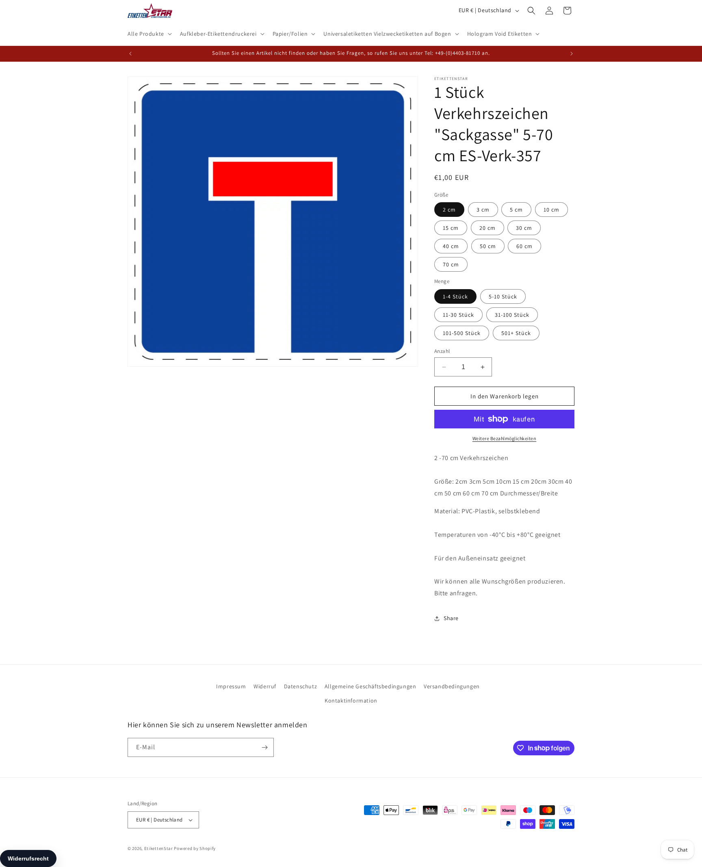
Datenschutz (300, 686)
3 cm (483, 209)
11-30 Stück (458, 314)
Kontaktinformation (351, 700)
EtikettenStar (158, 848)
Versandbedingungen (452, 686)
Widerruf (265, 686)
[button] (149, 33)
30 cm (524, 227)
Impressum (231, 686)
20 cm (487, 227)
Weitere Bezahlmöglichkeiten (504, 438)
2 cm (449, 209)
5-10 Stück (503, 296)
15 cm (451, 227)
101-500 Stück (462, 333)
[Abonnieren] (264, 747)
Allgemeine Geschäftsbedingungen (370, 686)
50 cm (488, 246)
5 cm (516, 209)
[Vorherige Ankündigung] (130, 53)
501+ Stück (516, 333)
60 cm (524, 246)
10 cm (551, 209)
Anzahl (442, 351)
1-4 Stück (455, 296)
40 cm (451, 246)
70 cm (451, 264)
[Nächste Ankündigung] (572, 53)
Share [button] (451, 618)
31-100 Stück (512, 314)
